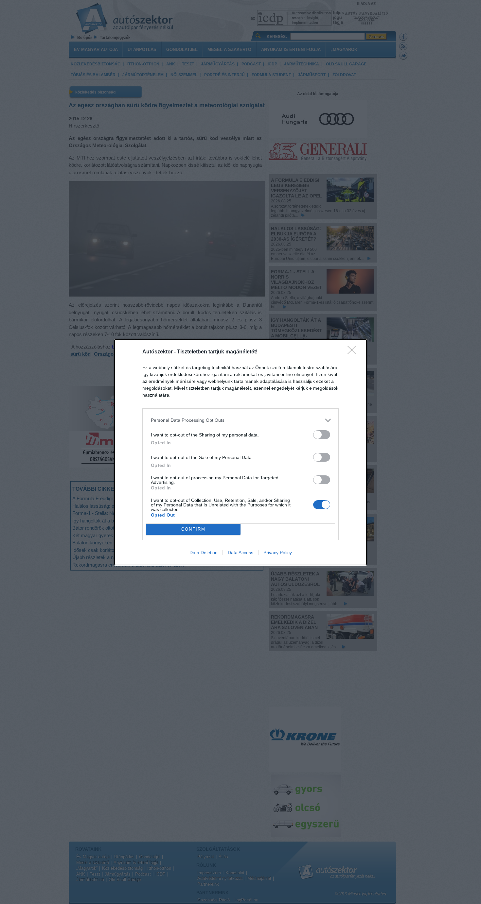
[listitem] (240, 420)
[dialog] (240, 452)
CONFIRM (193, 529)
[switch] (321, 434)
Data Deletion (203, 552)
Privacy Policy (277, 552)
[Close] (353, 352)
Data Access (240, 552)
